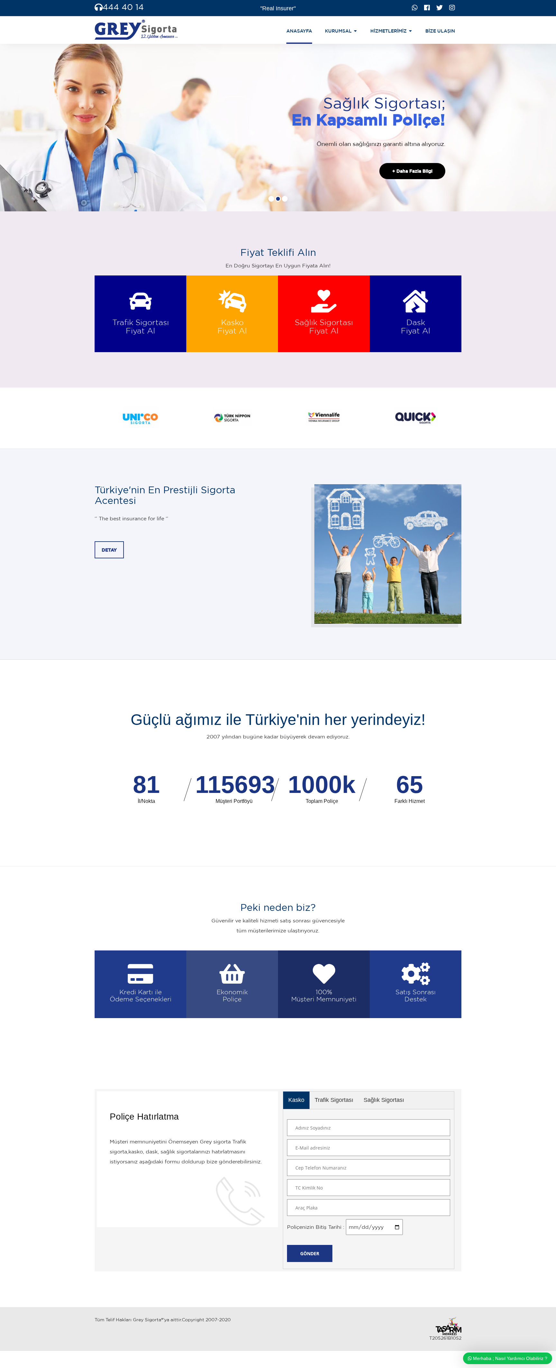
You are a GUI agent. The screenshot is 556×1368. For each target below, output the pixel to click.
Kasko (296, 1100)
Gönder (309, 1254)
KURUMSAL (338, 31)
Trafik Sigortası (334, 1100)
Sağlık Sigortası (384, 1100)
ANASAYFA (299, 31)
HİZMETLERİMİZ (388, 31)
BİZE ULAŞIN (440, 31)
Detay (109, 550)
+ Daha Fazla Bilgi (412, 171)
